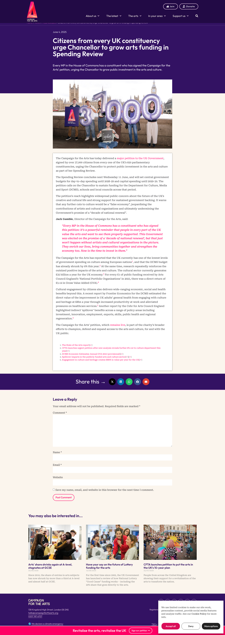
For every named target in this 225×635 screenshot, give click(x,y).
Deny (190, 626)
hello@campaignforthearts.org (43, 613)
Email (57, 465)
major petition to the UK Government (140, 158)
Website (58, 477)
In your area (155, 16)
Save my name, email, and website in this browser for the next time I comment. (104, 490)
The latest (112, 16)
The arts (133, 16)
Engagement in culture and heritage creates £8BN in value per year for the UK (100, 360)
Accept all (171, 626)
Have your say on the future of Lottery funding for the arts (109, 566)
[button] (112, 381)
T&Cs (154, 624)
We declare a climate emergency (47, 623)
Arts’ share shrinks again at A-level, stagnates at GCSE (50, 566)
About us (91, 16)
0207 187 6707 (35, 616)
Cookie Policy (199, 614)
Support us (179, 16)
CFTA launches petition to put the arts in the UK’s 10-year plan (168, 566)
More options (211, 626)
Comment (60, 413)
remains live (117, 324)
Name (57, 452)
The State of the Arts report (75, 345)
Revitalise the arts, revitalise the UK (99, 630)
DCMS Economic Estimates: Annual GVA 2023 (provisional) (91, 354)
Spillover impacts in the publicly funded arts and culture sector (93, 357)
